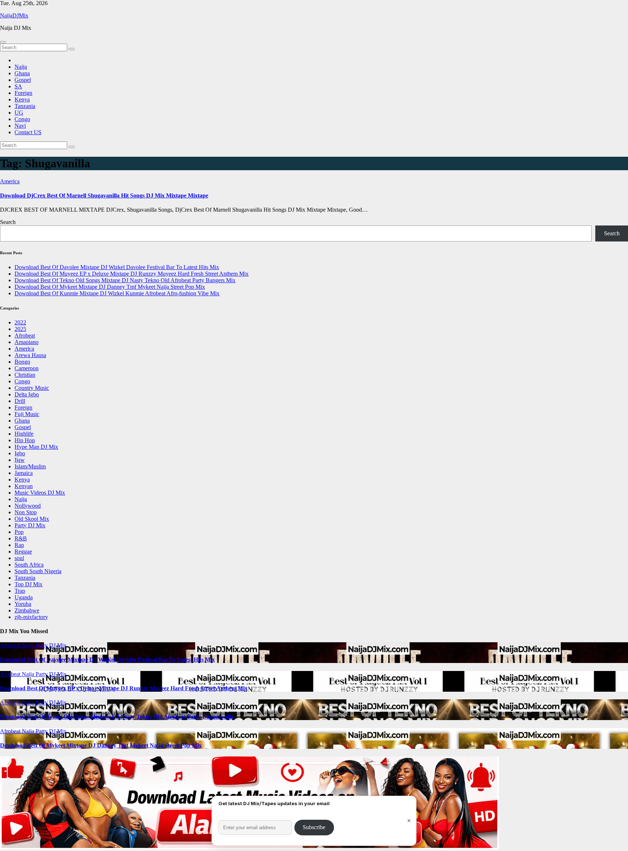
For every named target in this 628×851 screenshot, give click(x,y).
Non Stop (26, 512)
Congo (22, 119)
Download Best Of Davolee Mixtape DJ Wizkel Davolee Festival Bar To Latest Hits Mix (117, 267)
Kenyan (24, 486)
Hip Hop (25, 440)
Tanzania (25, 106)
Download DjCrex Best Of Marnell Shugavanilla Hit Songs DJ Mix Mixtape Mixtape (104, 195)
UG (19, 112)
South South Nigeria (38, 571)
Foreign (23, 93)
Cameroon (27, 368)
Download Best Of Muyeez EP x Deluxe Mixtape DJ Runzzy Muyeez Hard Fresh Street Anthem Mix (132, 274)
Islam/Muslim (30, 466)
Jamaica (24, 473)
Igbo (20, 453)
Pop (19, 532)
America (10, 181)
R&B (21, 538)
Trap (20, 591)
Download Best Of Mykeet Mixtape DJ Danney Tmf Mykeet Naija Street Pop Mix (110, 287)
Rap (19, 545)
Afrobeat (25, 335)
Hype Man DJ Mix (36, 447)
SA (18, 86)
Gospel (23, 80)
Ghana (22, 73)
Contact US (28, 132)
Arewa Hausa (30, 355)
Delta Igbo (27, 394)
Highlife (24, 434)
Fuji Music (27, 414)
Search (8, 222)
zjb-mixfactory (31, 617)
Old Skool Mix (32, 519)
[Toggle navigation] (3, 42)
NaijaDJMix (14, 15)
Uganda (24, 597)
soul (19, 558)
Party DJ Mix (30, 525)
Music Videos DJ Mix (40, 493)
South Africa (29, 565)
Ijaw (20, 460)
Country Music (32, 388)
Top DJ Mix (29, 584)
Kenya (22, 99)
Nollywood (28, 506)
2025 (20, 329)
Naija (21, 67)
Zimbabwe (27, 610)
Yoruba (23, 604)
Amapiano (27, 342)
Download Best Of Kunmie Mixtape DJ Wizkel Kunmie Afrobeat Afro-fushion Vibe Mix (117, 293)
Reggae (23, 551)
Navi (20, 126)
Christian (25, 375)
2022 (20, 322)
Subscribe (314, 827)
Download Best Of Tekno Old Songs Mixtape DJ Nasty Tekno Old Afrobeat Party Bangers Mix (125, 280)
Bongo (22, 362)
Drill (20, 401)
